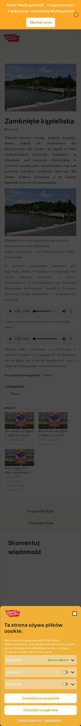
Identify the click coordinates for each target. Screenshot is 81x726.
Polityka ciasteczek (29, 720)
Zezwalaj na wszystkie (40, 698)
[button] (74, 613)
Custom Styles (52, 720)
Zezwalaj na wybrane (40, 710)
